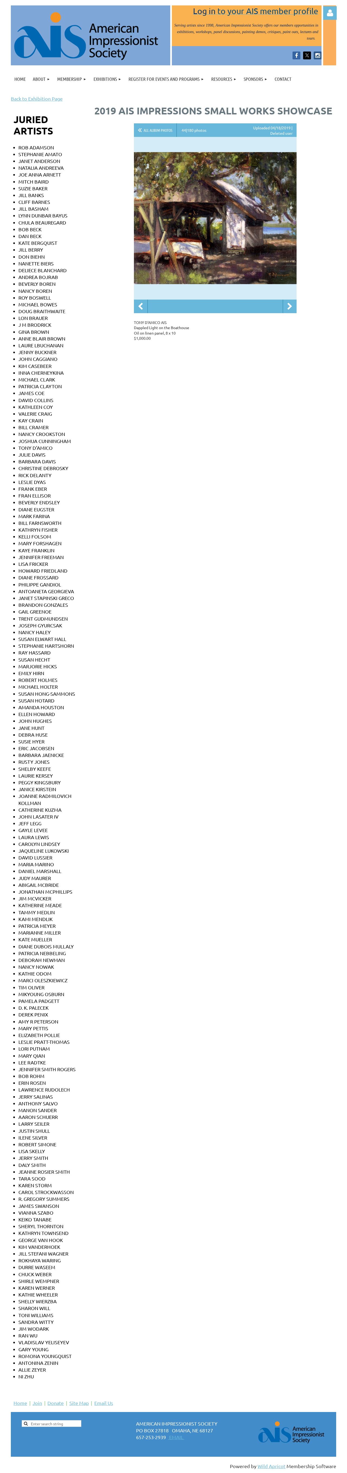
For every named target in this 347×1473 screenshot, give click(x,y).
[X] (307, 55)
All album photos (158, 130)
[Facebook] (296, 55)
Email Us (103, 1403)
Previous (140, 306)
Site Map (79, 1403)
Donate (55, 1403)
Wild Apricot (271, 1466)
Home (20, 1403)
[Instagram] (318, 55)
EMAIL (176, 1437)
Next (290, 306)
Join (37, 1403)
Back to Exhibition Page (37, 98)
